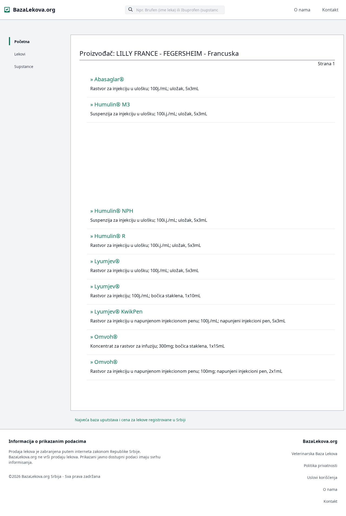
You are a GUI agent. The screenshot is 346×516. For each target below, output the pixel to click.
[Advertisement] (211, 166)
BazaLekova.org (34, 9)
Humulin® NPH (113, 210)
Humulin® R (109, 236)
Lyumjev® (107, 261)
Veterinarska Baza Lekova (314, 453)
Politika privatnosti (320, 465)
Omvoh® (106, 336)
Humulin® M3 (112, 104)
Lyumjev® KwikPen (118, 311)
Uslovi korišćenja (322, 477)
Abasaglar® (109, 79)
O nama (302, 10)
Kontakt (330, 10)
